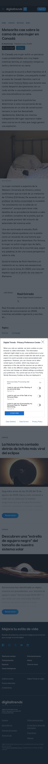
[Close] (43, 342)
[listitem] (24, 382)
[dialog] (24, 382)
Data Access (24, 421)
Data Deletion (11, 421)
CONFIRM (14, 413)
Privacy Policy (37, 421)
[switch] (39, 388)
